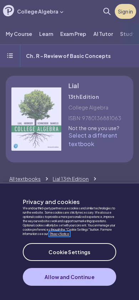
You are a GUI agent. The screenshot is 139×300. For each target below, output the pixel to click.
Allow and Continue (69, 277)
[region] (69, 241)
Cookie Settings (69, 252)
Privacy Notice (59, 234)
